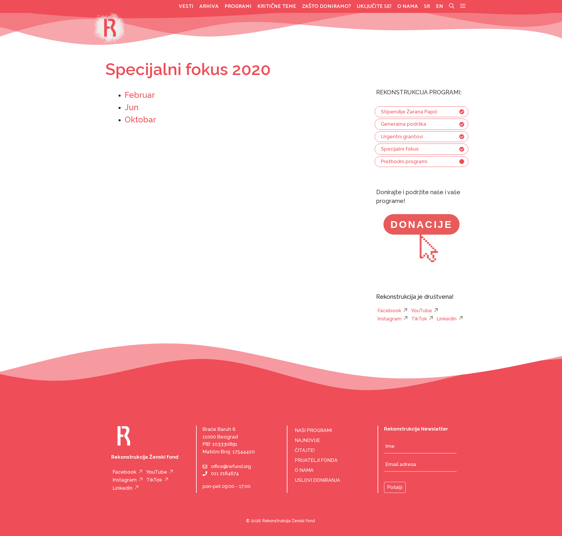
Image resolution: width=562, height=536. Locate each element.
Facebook (389, 310)
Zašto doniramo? (326, 6)
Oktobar (140, 119)
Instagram (390, 319)
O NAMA (304, 470)
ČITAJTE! (305, 450)
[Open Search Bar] (451, 6)
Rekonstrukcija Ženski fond (288, 520)
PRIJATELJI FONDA (316, 460)
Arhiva (209, 6)
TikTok (419, 319)
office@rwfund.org (231, 466)
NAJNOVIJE (307, 440)
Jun (131, 107)
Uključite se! (374, 6)
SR (427, 6)
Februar (140, 95)
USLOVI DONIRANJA (317, 480)
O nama (407, 6)
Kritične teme (276, 6)
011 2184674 (225, 473)
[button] (462, 6)
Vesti (186, 6)
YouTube (421, 310)
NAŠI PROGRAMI (313, 430)
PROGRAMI (238, 6)
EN (439, 6)
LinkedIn (447, 319)
